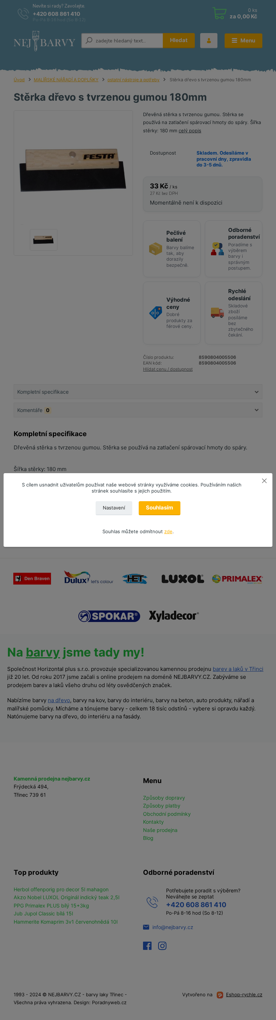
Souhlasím (159, 507)
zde (168, 531)
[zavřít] (264, 480)
